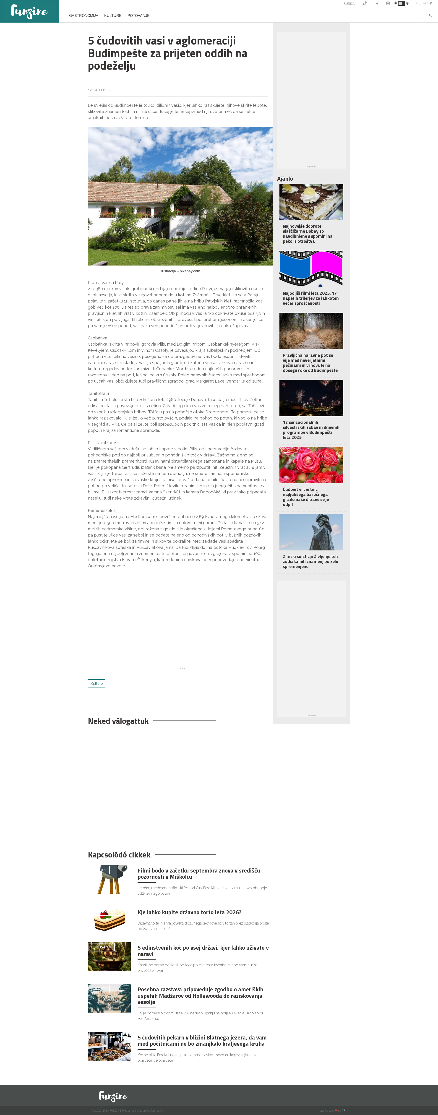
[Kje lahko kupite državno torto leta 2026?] (109, 921)
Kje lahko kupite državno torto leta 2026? (189, 912)
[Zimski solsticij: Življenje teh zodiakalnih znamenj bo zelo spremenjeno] (311, 535)
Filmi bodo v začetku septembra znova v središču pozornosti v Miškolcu (199, 873)
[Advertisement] (178, 785)
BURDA (349, 3)
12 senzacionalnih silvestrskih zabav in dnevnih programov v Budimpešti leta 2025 (311, 430)
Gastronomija (83, 16)
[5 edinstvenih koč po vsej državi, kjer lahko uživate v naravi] (109, 956)
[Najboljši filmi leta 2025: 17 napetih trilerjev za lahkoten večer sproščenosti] (311, 272)
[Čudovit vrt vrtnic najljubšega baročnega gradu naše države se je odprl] (311, 468)
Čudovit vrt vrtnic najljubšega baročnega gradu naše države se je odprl (306, 497)
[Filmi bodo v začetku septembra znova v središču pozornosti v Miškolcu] (109, 879)
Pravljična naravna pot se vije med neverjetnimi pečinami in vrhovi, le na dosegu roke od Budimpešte (310, 363)
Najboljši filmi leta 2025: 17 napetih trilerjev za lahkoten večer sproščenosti (311, 298)
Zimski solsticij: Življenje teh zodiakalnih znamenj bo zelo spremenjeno (310, 561)
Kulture (113, 16)
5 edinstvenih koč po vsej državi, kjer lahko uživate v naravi (203, 950)
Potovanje (139, 16)
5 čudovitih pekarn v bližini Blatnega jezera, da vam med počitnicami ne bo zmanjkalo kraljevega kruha (202, 1040)
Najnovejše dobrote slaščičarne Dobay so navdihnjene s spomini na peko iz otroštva (308, 233)
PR (344, 1110)
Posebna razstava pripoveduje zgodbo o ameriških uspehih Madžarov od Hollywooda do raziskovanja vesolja (200, 995)
